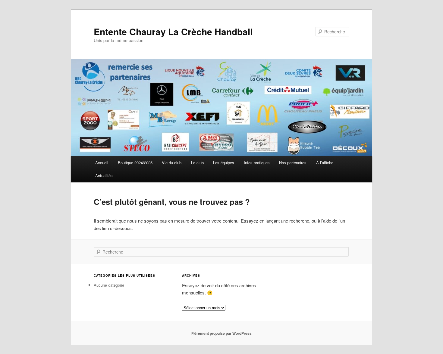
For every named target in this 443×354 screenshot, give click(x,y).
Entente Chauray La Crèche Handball (173, 31)
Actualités (104, 175)
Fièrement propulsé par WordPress (221, 333)
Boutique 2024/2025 (135, 162)
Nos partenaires (292, 162)
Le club (197, 162)
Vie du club (171, 162)
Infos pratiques (257, 162)
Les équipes (223, 162)
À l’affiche (324, 162)
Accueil (101, 162)
